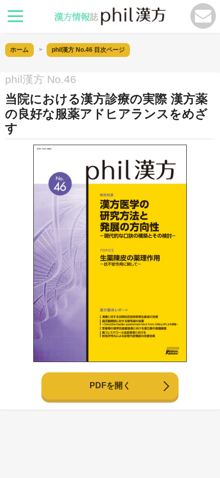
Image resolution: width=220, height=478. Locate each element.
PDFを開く (110, 385)
